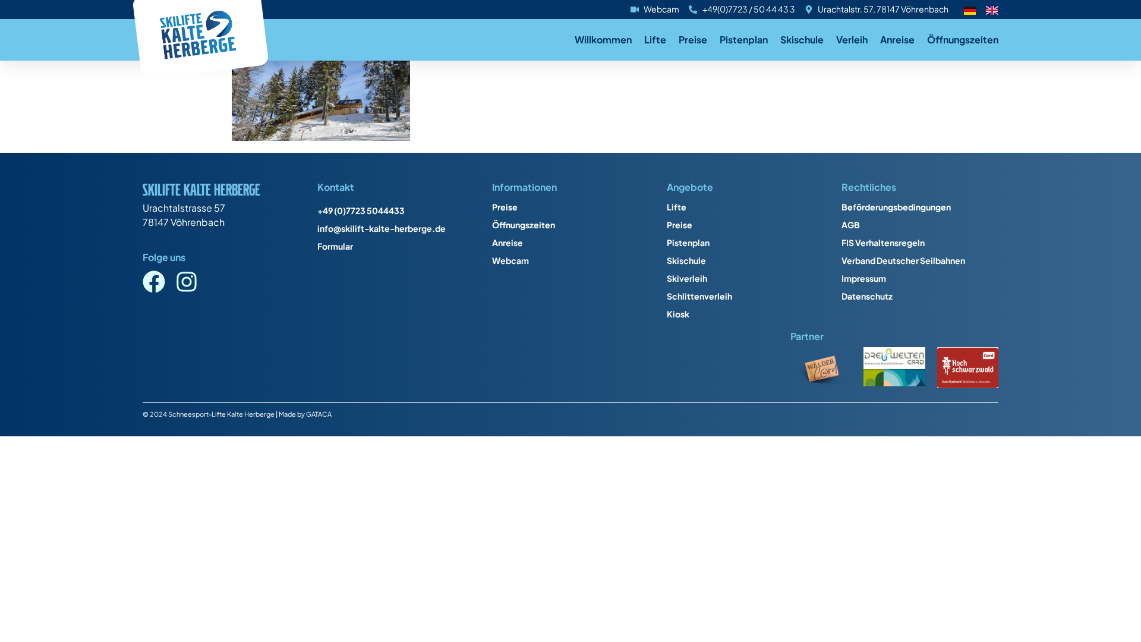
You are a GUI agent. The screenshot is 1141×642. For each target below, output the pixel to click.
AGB (850, 224)
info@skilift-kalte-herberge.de (381, 228)
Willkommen (603, 39)
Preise (693, 39)
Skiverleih (687, 278)
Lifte (655, 39)
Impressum (863, 278)
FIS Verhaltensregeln (883, 242)
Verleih (852, 39)
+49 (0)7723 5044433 (361, 210)
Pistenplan (744, 39)
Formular (335, 246)
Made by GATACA (305, 414)
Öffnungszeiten (962, 39)
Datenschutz (867, 296)
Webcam (510, 260)
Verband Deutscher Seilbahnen (903, 260)
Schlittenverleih (699, 296)
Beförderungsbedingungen (896, 207)
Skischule (802, 39)
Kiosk (678, 314)
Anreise (897, 39)
